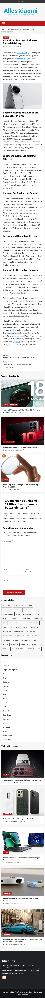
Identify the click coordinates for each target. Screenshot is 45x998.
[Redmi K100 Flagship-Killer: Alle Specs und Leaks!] (22, 431)
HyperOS (16, 342)
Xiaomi (10, 333)
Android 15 (17, 610)
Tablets (5, 723)
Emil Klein (7, 903)
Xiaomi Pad (7, 740)
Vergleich (14, 644)
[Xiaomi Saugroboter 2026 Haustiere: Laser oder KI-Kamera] (22, 882)
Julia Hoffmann (9, 47)
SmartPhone (13, 404)
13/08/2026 (15, 903)
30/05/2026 (19, 450)
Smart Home (7, 631)
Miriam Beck (8, 490)
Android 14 (6, 610)
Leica (10, 623)
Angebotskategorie (10, 670)
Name (5, 569)
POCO (10, 627)
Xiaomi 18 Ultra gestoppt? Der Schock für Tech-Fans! (21, 410)
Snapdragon (19, 636)
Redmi (12, 442)
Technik (16, 640)
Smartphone (18, 631)
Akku (9, 605)
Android (29, 605)
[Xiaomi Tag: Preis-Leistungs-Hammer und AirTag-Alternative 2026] (22, 468)
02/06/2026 (22, 413)
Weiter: (17, 364)
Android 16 (28, 610)
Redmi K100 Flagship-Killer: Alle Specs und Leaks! (21, 447)
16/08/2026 (18, 862)
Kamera (35, 618)
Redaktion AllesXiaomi (11, 413)
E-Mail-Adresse (27, 570)
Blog (4, 678)
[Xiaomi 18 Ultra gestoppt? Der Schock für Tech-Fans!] (22, 393)
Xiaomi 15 (6, 649)
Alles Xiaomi (21, 10)
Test (35, 640)
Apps (4, 674)
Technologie (19, 336)
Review (25, 627)
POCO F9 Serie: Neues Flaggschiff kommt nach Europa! (22, 780)
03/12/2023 (19, 47)
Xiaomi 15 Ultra (17, 649)
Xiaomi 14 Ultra (23, 58)
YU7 (39, 649)
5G (3, 605)
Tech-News (6, 640)
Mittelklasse (33, 623)
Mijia (24, 623)
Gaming (38, 614)
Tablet (34, 636)
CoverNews (38, 992)
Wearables (24, 644)
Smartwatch (7, 636)
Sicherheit (34, 627)
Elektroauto (28, 614)
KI (41, 618)
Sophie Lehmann (9, 450)
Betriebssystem (8, 614)
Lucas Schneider (9, 783)
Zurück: (19, 356)
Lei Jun (17, 623)
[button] (3, 23)
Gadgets (6, 682)
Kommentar (8, 541)
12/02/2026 (16, 490)
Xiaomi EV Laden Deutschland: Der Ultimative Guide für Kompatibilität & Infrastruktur (22, 941)
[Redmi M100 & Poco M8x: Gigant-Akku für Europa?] (22, 802)
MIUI (4, 627)
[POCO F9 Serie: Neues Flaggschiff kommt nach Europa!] (22, 764)
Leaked (6, 37)
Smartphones (30, 631)
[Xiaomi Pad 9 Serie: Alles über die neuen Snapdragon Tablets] (22, 841)
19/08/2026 (19, 821)
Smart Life (6, 711)
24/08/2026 (18, 783)
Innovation (25, 618)
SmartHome (7, 715)
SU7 (28, 636)
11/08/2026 (19, 944)
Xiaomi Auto (30, 649)
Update (5, 644)
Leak (4, 623)
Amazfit (6, 661)
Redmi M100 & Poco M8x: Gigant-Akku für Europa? (20, 819)
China (18, 614)
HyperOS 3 (15, 618)
